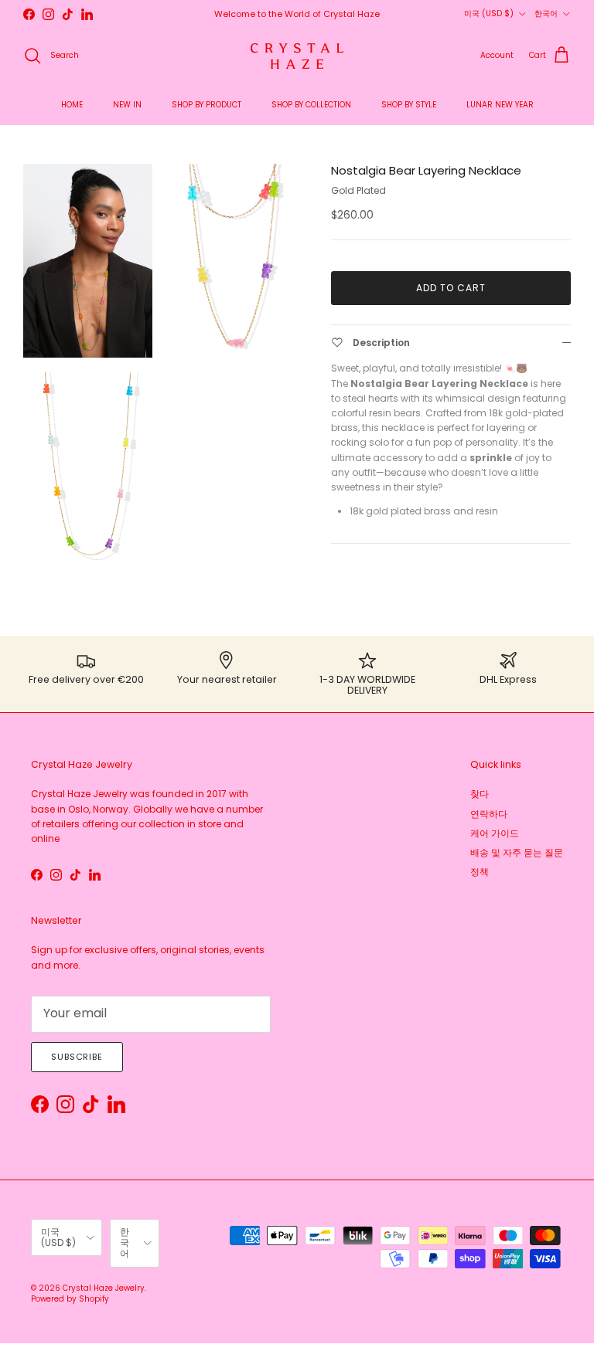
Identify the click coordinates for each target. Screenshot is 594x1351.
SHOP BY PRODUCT (206, 104)
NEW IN (127, 104)
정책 (479, 871)
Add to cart (451, 287)
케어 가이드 (494, 833)
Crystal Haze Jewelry (104, 1288)
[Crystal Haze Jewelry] (297, 56)
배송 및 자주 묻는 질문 (516, 852)
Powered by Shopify (70, 1299)
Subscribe (77, 1057)
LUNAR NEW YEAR (500, 104)
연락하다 (488, 813)
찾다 (479, 793)
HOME (72, 104)
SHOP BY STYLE (408, 104)
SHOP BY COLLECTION (311, 104)
